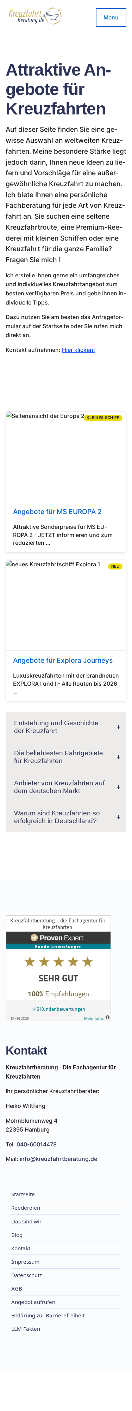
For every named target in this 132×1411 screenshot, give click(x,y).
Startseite (23, 1194)
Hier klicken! (78, 349)
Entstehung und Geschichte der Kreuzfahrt (56, 726)
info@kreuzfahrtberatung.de (58, 1158)
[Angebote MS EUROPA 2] (66, 482)
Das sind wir (26, 1221)
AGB (16, 1288)
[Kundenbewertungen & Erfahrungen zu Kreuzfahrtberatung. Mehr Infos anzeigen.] (58, 969)
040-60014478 (37, 1144)
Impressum (25, 1261)
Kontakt (20, 1248)
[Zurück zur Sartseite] (35, 17)
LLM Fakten (25, 1328)
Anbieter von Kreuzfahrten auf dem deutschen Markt (59, 787)
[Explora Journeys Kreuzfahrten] (66, 630)
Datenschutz (26, 1275)
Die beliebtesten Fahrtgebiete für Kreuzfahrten (58, 756)
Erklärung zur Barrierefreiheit (47, 1315)
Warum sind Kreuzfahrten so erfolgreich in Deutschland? (57, 817)
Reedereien (25, 1207)
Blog (17, 1234)
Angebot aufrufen (33, 1301)
